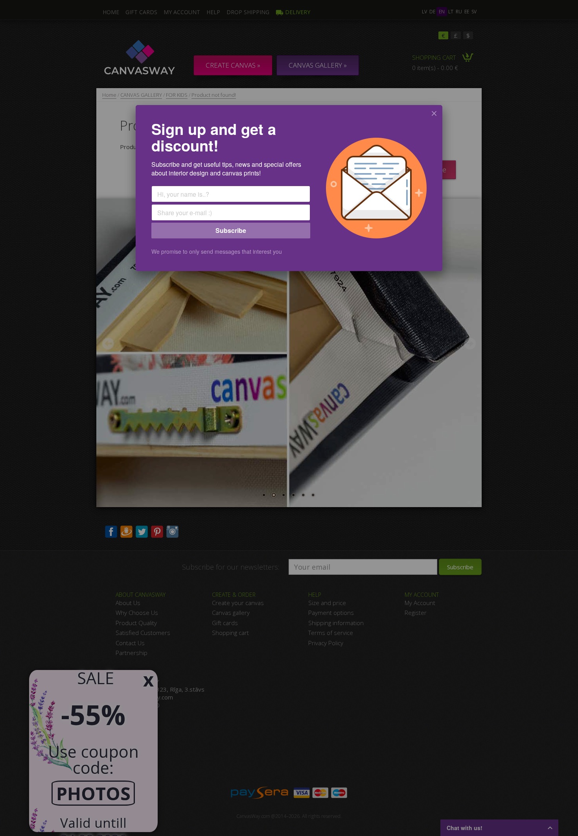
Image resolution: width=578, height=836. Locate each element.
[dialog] (289, 188)
